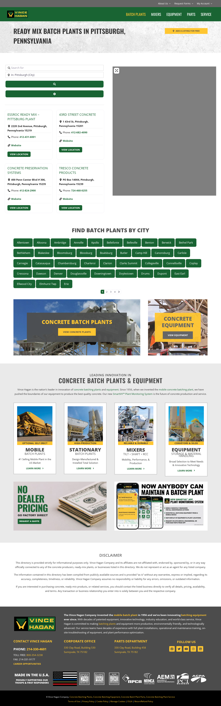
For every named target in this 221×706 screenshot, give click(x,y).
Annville (78, 242)
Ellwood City (24, 284)
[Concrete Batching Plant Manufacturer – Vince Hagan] (17, 11)
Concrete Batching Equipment (106, 697)
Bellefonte (113, 242)
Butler (124, 253)
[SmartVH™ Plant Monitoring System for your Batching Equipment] (161, 482)
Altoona (41, 242)
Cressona (22, 273)
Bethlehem (23, 253)
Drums (145, 273)
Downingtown (102, 273)
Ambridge (60, 242)
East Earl (180, 273)
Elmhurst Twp (47, 284)
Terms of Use (74, 701)
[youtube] (186, 649)
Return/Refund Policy (143, 701)
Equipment (186, 451)
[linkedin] (200, 649)
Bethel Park (186, 242)
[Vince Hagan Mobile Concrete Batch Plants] (34, 407)
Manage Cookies (117, 701)
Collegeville (152, 263)
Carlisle (182, 253)
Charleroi (89, 263)
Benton (149, 242)
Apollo (95, 242)
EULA (129, 701)
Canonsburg (162, 253)
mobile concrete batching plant (176, 389)
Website (16, 145)
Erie (66, 284)
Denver (58, 273)
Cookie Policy (102, 701)
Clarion (107, 263)
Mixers (135, 450)
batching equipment (193, 615)
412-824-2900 (28, 190)
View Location (19, 154)
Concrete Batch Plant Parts (133, 697)
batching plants (107, 623)
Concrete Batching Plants (81, 697)
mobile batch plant (125, 615)
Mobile (35, 450)
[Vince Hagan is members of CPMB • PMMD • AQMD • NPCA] (110, 672)
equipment (112, 389)
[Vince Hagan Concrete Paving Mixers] (135, 407)
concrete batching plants (87, 389)
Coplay (193, 263)
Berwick (166, 242)
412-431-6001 (28, 136)
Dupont (162, 273)
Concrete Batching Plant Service (160, 697)
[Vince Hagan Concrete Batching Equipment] (186, 407)
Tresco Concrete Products (73, 170)
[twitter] (179, 649)
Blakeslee (43, 253)
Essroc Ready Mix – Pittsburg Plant (23, 116)
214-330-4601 (36, 649)
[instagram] (193, 649)
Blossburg (86, 253)
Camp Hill (141, 253)
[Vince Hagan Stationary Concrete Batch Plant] (85, 407)
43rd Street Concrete (77, 114)
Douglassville (79, 273)
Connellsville (174, 263)
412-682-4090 (79, 132)
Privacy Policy (88, 701)
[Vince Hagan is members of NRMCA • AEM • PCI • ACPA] (175, 672)
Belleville (132, 242)
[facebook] (172, 649)
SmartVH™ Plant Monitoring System (133, 393)
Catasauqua (43, 263)
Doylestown (126, 273)
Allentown (23, 242)
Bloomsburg (64, 253)
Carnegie (22, 263)
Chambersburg (67, 263)
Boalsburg (106, 253)
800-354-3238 (35, 655)
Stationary (85, 450)
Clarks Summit (128, 263)
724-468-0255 (79, 190)
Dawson (41, 273)
